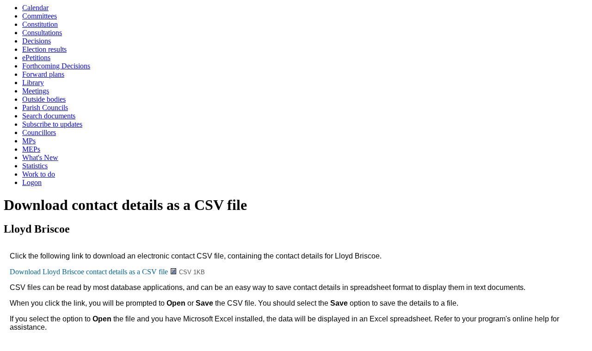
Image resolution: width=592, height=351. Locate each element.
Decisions (36, 41)
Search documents (48, 116)
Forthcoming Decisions (56, 66)
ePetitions (36, 58)
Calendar (35, 8)
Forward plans (43, 74)
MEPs (31, 149)
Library (33, 82)
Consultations (42, 33)
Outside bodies (44, 99)
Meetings (35, 91)
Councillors (39, 132)
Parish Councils (45, 107)
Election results (44, 49)
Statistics (35, 166)
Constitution (40, 24)
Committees (39, 16)
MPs (29, 141)
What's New (40, 157)
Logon (32, 182)
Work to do (38, 174)
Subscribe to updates (52, 124)
